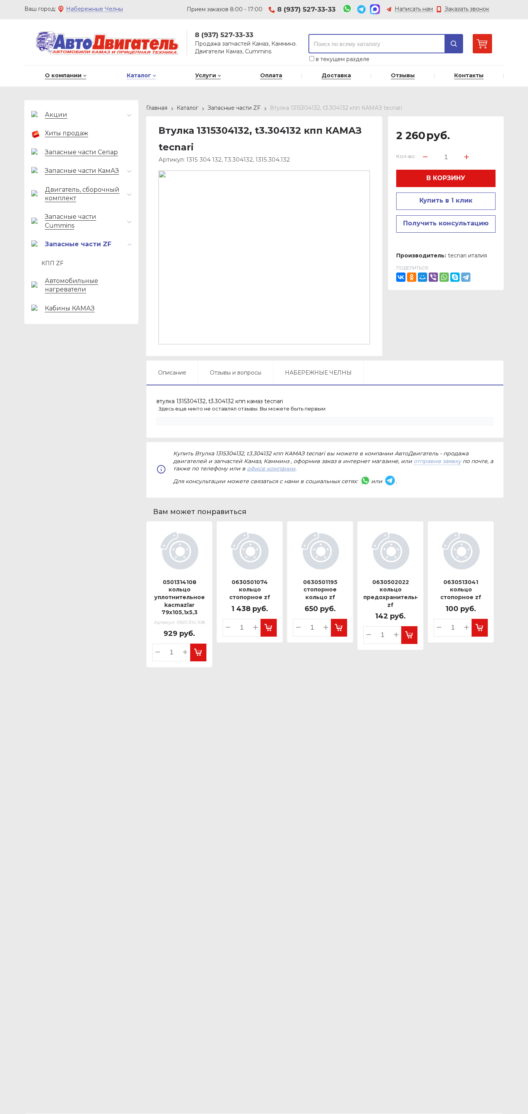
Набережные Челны (94, 9)
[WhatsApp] (444, 277)
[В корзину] (198, 652)
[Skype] (455, 277)
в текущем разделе (342, 59)
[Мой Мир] (422, 277)
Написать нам (414, 9)
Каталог (187, 107)
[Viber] (433, 277)
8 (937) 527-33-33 (306, 9)
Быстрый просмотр (180, 565)
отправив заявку (437, 461)
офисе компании (271, 468)
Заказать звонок (467, 9)
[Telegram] (465, 277)
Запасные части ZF (234, 107)
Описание (172, 372)
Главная (156, 107)
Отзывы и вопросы (235, 372)
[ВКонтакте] (400, 277)
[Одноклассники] (411, 277)
